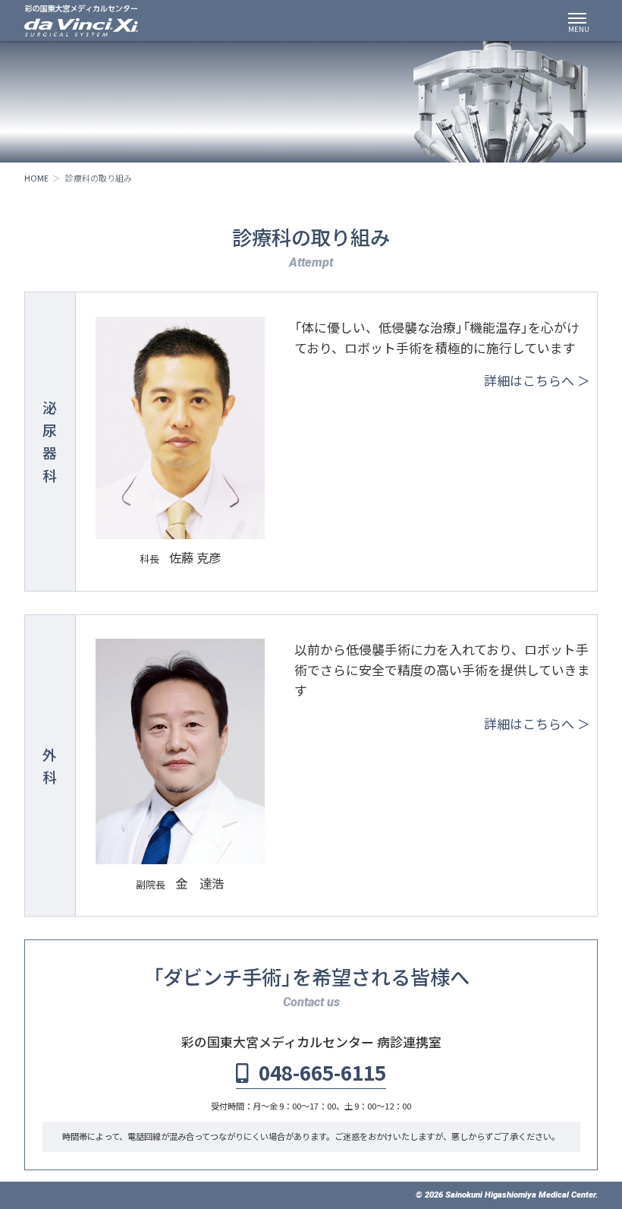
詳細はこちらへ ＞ (537, 380)
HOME (36, 178)
